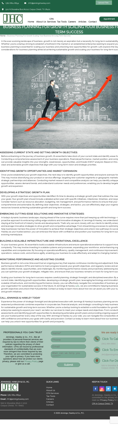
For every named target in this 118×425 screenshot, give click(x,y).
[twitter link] (108, 388)
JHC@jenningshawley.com (39, 3)
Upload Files (103, 3)
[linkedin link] (114, 388)
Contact (92, 21)
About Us (41, 21)
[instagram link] (102, 388)
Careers (72, 21)
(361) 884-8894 (12, 3)
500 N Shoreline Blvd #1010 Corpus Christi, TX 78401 (28, 9)
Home (31, 21)
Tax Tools (62, 21)
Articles (82, 21)
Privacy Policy (31, 361)
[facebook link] (95, 388)
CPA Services (51, 20)
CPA (77, 286)
